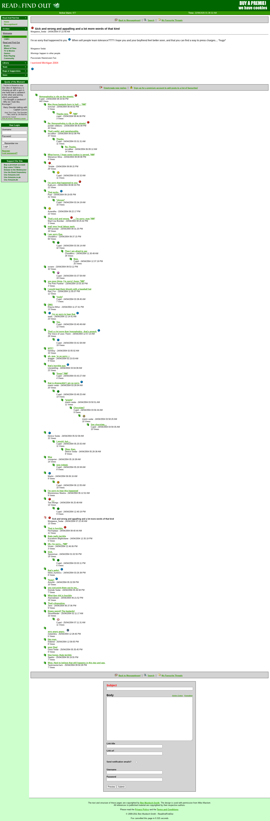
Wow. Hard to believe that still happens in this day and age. (76, 663)
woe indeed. (62, 465)
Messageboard (10, 24)
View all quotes (7, 118)
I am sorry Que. (55, 234)
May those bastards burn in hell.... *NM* (67, 104)
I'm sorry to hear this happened (63, 491)
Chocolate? (79, 408)
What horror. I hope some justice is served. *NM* (71, 154)
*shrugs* (60, 200)
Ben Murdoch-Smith (150, 803)
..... (53, 500)
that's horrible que (57, 366)
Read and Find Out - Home (47, 5)
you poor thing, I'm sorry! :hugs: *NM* (66, 281)
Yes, (58, 322)
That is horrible (55, 528)
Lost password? (10, 153)
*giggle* (69, 400)
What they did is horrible (60, 595)
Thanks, (60, 139)
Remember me (11, 143)
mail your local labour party (61, 226)
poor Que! (53, 647)
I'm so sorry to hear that (63, 314)
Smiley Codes (177, 695)
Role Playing (9, 56)
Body (110, 695)
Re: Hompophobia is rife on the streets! (67, 123)
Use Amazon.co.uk (12, 177)
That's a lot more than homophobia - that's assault (72, 331)
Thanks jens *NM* (67, 114)
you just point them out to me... (63, 588)
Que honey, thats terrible (60, 655)
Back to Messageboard (129, 20)
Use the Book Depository (15, 172)
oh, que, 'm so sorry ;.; (59, 356)
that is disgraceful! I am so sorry (64, 383)
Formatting (188, 695)
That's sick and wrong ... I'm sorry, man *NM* (71, 218)
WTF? (50, 348)
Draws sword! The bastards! (61, 611)
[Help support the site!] (252, 5)
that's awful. (54, 570)
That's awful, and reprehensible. (63, 131)
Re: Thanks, (70, 147)
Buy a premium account (14, 165)
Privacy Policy (142, 809)
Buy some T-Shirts (12, 167)
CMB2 (6, 37)
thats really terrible (57, 536)
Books (7, 46)
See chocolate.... (99, 424)
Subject (112, 685)
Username (6, 129)
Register (6, 151)
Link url (110, 751)
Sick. (50, 552)
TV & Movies (9, 51)
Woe (50, 457)
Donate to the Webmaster (15, 170)
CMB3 (6, 39)
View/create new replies (115, 88)
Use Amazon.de (11, 180)
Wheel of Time (10, 48)
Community (9, 58)
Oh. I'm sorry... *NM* (58, 544)
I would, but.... (63, 441)
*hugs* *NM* (62, 373)
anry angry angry (56, 631)
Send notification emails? (119, 762)
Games (7, 53)
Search (151, 20)
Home (6, 22)
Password (6, 136)
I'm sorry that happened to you (63, 183)
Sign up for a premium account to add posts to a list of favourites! (166, 88)
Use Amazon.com (12, 175)
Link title (111, 743)
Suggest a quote (20, 118)
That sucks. (54, 192)
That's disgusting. (56, 603)
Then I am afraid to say (76, 251)
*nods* (59, 297)
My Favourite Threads (172, 20)
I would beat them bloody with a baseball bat (69, 289)
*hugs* (51, 580)
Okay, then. (70, 449)
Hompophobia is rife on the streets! (56, 96)
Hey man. (52, 639)
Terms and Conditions (167, 809)
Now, (76, 259)
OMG (50, 304)
